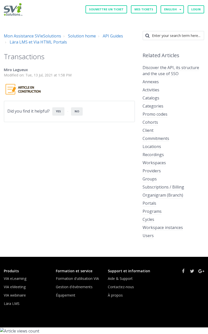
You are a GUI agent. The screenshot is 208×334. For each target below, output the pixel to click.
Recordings (153, 154)
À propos (115, 295)
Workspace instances (163, 227)
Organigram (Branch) (163, 195)
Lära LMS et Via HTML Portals (38, 42)
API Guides (113, 36)
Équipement (65, 295)
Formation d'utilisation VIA (77, 278)
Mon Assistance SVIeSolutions (32, 36)
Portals (149, 203)
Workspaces (154, 162)
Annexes (151, 82)
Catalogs (151, 98)
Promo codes (155, 114)
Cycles (148, 219)
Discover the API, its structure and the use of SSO (171, 70)
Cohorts (150, 122)
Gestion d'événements (74, 286)
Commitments (156, 138)
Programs (152, 211)
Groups (150, 179)
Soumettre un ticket (106, 9)
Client (148, 130)
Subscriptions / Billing (163, 187)
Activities (151, 90)
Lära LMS (12, 303)
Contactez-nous (121, 286)
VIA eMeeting (15, 286)
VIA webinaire (15, 295)
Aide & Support (120, 278)
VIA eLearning (15, 278)
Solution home (82, 36)
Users (148, 235)
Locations (152, 146)
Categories (153, 106)
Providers (152, 171)
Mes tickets (143, 9)
